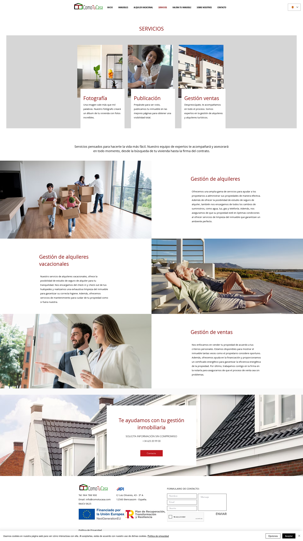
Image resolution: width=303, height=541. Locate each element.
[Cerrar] (299, 535)
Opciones (273, 536)
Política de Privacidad (90, 530)
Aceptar (289, 536)
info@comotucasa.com (98, 499)
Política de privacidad (158, 536)
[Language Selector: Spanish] (294, 7)
